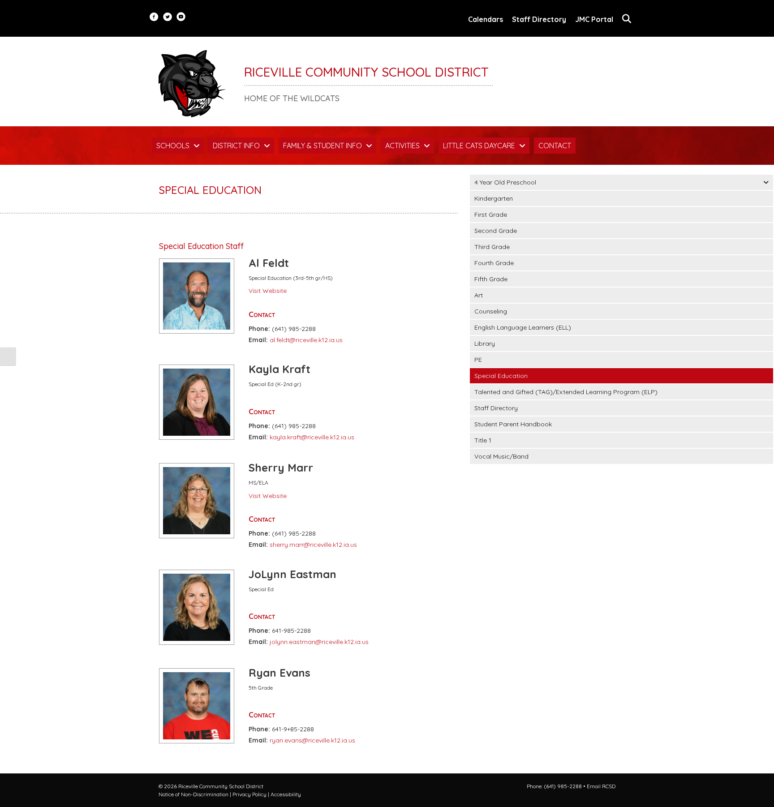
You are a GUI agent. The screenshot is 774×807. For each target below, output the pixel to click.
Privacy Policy (249, 794)
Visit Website (268, 291)
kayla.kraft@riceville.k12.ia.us (312, 437)
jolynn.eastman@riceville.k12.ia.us (319, 642)
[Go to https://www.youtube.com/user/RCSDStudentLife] (180, 17)
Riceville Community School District (366, 72)
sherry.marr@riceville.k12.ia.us (313, 545)
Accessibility (286, 794)
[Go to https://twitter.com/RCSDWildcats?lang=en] (167, 17)
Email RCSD (601, 786)
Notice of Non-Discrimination (193, 794)
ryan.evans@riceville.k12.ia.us (312, 740)
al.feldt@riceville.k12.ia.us (306, 340)
